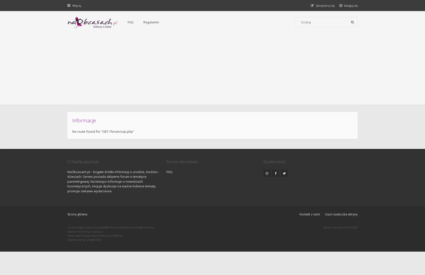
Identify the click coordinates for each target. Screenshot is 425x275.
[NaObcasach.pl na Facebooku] (275, 173)
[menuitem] (348, 5)
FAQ (131, 22)
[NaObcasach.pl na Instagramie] (267, 173)
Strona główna (77, 214)
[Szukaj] (352, 22)
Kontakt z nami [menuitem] (310, 214)
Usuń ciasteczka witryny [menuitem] (341, 214)
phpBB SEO (94, 240)
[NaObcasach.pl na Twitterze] (284, 173)
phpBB (102, 227)
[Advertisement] (212, 70)
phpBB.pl (117, 235)
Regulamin (151, 22)
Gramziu (97, 231)
